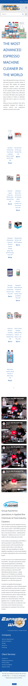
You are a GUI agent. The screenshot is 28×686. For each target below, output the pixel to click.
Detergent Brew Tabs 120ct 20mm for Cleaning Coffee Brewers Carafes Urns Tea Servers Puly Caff (18, 199)
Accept (14, 684)
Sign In (21, 1)
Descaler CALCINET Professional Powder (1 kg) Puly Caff (10, 289)
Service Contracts (6, 641)
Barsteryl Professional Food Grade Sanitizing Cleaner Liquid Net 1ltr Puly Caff (10, 154)
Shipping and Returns (7, 660)
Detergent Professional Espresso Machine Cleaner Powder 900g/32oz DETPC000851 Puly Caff (10, 246)
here (11, 675)
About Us (4, 645)
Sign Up (26, 1)
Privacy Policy (5, 662)
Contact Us (5, 658)
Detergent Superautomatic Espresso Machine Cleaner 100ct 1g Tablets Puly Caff (18, 292)
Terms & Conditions (7, 664)
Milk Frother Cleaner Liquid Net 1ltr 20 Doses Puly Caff (10, 374)
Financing (4, 647)
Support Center (6, 666)
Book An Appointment (7, 639)
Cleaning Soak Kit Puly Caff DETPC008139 (18, 240)
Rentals (4, 643)
